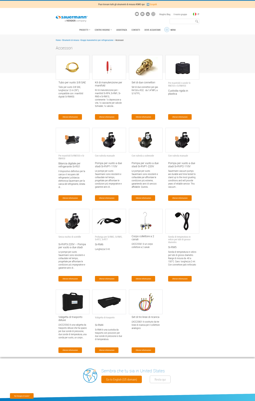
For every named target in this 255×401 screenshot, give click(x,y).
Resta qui (160, 379)
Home (58, 40)
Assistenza (121, 29)
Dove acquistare (152, 29)
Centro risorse (102, 29)
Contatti (135, 29)
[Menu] (167, 29)
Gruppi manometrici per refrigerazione (97, 40)
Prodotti (83, 29)
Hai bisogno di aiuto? (21, 396)
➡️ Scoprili (151, 4)
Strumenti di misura (70, 40)
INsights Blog (164, 14)
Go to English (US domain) (121, 379)
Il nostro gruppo (180, 14)
